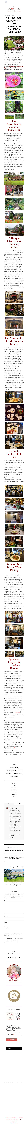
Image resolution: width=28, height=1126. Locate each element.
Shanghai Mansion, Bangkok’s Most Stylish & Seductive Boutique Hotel (14, 849)
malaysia (8, 773)
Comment (7, 901)
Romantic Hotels (16, 15)
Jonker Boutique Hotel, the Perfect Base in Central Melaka (14, 857)
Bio (9, 803)
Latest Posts (19, 803)
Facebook (14, 785)
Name (6, 916)
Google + (14, 792)
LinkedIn (14, 794)
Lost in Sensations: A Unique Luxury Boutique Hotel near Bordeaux (14, 884)
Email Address (10, 1034)
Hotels (20, 770)
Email (14, 796)
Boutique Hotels (14, 767)
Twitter (11, 834)
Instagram (12, 837)
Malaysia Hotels (18, 773)
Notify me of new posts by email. (14, 938)
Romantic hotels (14, 776)
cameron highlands (11, 770)
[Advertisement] (16, 1065)
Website (6, 928)
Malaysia (8, 15)
